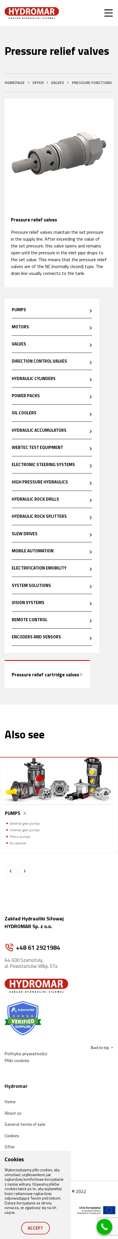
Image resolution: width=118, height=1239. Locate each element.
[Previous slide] (10, 871)
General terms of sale (25, 1124)
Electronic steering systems (43, 464)
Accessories (18, 843)
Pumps (19, 309)
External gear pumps (25, 823)
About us (13, 1113)
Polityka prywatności (26, 1053)
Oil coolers (24, 412)
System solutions (31, 585)
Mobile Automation (33, 550)
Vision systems (28, 602)
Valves (19, 344)
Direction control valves (39, 361)
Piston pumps (20, 836)
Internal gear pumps (25, 830)
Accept (35, 1228)
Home (10, 1101)
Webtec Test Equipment (37, 447)
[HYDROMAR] (32, 13)
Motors (20, 326)
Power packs (26, 395)
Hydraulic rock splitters (39, 516)
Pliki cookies (17, 1060)
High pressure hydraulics (40, 482)
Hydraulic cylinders (34, 378)
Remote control (29, 619)
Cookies (12, 1135)
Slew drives (25, 533)
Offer (10, 1147)
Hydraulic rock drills (35, 499)
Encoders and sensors (36, 637)
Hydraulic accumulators (39, 430)
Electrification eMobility (39, 568)
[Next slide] (25, 871)
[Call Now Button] (104, 1227)
